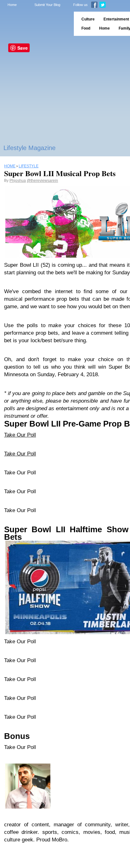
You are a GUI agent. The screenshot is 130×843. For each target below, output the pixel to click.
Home (12, 5)
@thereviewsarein (42, 180)
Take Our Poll (20, 435)
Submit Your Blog (47, 5)
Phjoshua (17, 180)
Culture (88, 19)
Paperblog (35, 24)
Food (85, 28)
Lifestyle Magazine (29, 147)
